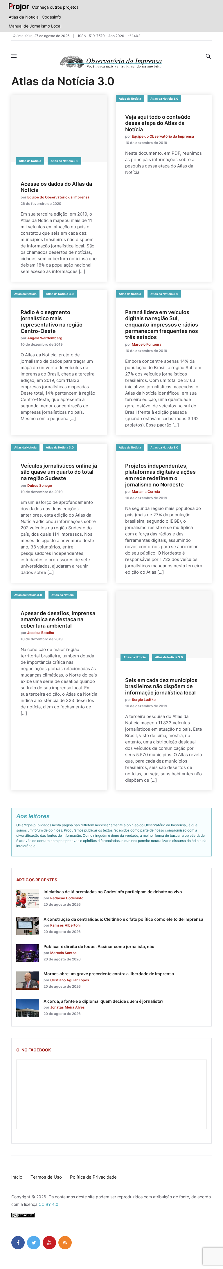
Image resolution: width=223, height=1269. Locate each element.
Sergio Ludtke (144, 699)
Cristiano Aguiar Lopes (69, 980)
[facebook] (18, 1242)
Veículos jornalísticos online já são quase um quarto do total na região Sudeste (59, 472)
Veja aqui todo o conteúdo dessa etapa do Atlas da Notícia (157, 123)
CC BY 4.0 (48, 1204)
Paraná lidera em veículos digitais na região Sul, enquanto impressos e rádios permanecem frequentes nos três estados (161, 324)
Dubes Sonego (39, 485)
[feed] (65, 1242)
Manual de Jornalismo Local (35, 25)
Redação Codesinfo (66, 898)
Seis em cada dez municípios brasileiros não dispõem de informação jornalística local (161, 686)
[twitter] (33, 1242)
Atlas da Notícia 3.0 (64, 161)
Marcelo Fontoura (146, 344)
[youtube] (49, 1242)
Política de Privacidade (93, 1177)
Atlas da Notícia (24, 16)
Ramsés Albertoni (65, 925)
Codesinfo (51, 16)
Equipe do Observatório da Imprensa (58, 197)
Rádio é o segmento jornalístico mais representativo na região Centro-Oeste (51, 321)
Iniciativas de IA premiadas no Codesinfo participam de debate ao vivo (113, 891)
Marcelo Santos (63, 953)
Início (16, 1177)
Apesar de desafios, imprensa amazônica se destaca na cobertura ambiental (58, 619)
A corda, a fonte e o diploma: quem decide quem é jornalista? (103, 1001)
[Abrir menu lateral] (14, 56)
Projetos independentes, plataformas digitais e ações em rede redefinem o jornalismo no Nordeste (160, 475)
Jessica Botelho (40, 632)
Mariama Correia (146, 491)
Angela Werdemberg (44, 338)
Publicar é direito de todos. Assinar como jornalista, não (99, 946)
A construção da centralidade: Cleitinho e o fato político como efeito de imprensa (123, 919)
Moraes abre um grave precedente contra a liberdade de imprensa (109, 973)
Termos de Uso (46, 1177)
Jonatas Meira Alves (67, 1007)
